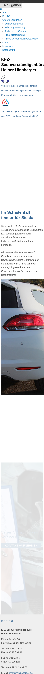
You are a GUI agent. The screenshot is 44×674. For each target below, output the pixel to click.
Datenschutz (8, 50)
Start (4, 12)
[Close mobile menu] (1, 9)
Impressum (8, 46)
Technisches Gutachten (17, 31)
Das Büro (7, 16)
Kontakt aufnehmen (21, 545)
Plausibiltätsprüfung (15, 35)
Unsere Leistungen (12, 20)
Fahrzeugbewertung (15, 27)
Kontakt (6, 42)
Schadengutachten (14, 23)
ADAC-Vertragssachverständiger (21, 38)
